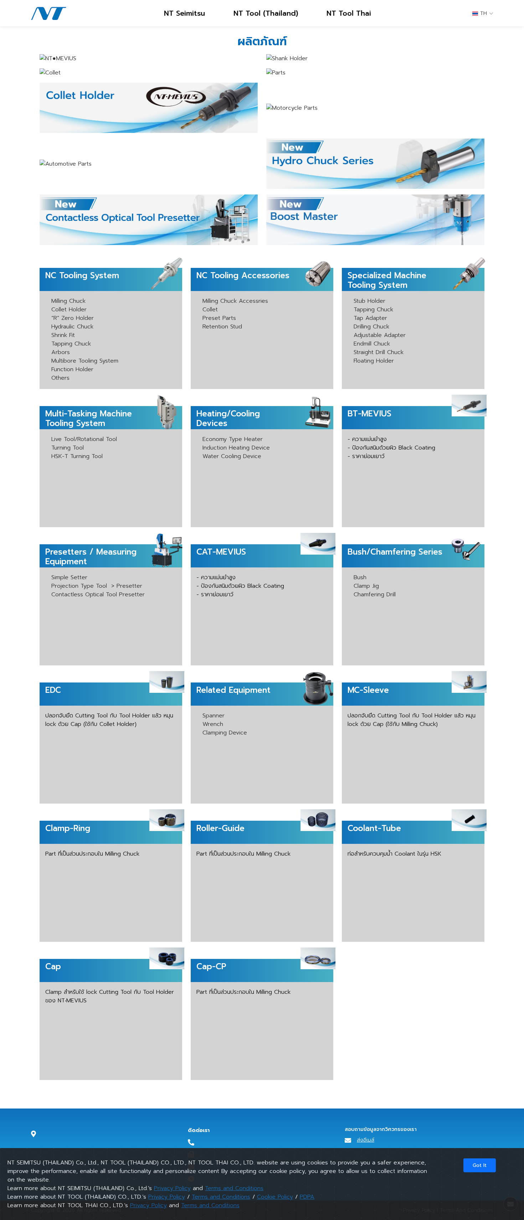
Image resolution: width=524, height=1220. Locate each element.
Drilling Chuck (371, 326)
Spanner (213, 715)
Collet (210, 309)
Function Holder (72, 369)
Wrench (212, 724)
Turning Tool (67, 447)
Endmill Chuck (372, 343)
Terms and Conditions (234, 1188)
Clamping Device (224, 732)
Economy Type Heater (232, 439)
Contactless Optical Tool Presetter (98, 594)
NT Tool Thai (349, 13)
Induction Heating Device (236, 447)
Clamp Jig (366, 586)
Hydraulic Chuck (72, 326)
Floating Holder (374, 361)
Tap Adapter (370, 318)
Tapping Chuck (71, 343)
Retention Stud (222, 326)
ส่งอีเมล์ (365, 1140)
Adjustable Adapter (380, 335)
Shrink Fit (63, 335)
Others (60, 378)
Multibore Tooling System (84, 361)
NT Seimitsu (184, 13)
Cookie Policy (275, 1197)
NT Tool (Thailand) (265, 13)
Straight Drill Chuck (379, 352)
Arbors (60, 352)
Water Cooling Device (231, 456)
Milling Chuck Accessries (235, 301)
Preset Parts (219, 318)
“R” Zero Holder (72, 318)
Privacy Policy (172, 1188)
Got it (480, 1165)
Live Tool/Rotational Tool (84, 439)
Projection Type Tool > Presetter (96, 586)
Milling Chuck (68, 301)
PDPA (307, 1197)
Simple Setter (69, 577)
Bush (360, 577)
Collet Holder (69, 309)
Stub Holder (369, 301)
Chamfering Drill (375, 594)
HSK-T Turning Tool (77, 456)
